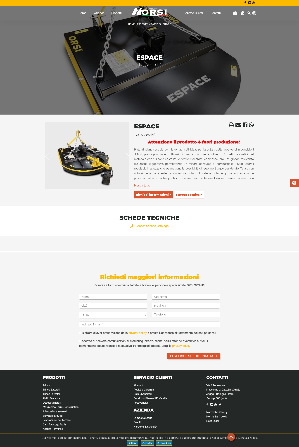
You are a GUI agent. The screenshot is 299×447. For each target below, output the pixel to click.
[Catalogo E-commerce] (235, 13)
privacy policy (137, 332)
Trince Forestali (51, 394)
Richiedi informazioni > (153, 194)
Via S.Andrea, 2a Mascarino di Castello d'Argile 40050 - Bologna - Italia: (223, 392)
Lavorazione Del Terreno (57, 420)
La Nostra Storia (143, 417)
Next (125, 156)
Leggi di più (165, 443)
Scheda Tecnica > (189, 194)
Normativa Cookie (216, 416)
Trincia (46, 385)
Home (82, 13)
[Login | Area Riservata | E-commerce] (243, 13)
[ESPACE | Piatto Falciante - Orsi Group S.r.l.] (230, 125)
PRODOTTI (142, 24)
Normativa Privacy (216, 412)
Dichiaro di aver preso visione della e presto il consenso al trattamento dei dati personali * (149, 332)
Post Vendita (141, 402)
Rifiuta (133, 443)
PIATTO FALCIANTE (160, 24)
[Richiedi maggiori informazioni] (294, 183)
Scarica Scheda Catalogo (152, 226)
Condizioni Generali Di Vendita (151, 398)
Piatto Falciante (51, 398)
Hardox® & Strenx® (145, 426)
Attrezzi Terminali (53, 428)
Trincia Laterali (51, 389)
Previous (49, 156)
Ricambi (138, 385)
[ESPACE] (87, 155)
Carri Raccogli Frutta (54, 424)
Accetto (148, 443)
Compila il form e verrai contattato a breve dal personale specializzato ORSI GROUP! (149, 285)
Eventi (137, 422)
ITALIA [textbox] (85, 315)
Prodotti (116, 13)
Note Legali (212, 420)
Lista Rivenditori (143, 394)
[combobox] (113, 315)
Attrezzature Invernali (55, 411)
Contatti (216, 13)
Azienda (99, 13)
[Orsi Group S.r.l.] (149, 14)
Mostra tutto (142, 185)
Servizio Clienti (193, 13)
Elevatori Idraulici (52, 415)
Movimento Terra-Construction (60, 407)
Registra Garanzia (144, 389)
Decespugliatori (52, 402)
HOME (131, 24)
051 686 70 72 (219, 398)
